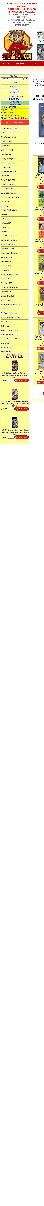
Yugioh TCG (5, 343)
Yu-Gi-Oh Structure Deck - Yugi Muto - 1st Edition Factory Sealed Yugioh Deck (15, 374)
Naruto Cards (7, 112)
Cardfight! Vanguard (8, 159)
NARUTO (35, 64)
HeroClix (4, 214)
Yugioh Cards (7, 110)
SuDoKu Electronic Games (10, 317)
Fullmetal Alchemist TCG (10, 197)
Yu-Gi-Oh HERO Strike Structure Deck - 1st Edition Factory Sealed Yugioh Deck (15, 403)
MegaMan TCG (6, 257)
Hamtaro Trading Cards (9, 210)
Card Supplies (6, 154)
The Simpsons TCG (8, 300)
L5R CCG (4, 232)
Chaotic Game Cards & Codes (15, 118)
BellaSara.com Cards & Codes (12, 133)
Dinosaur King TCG (10, 115)
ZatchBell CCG (6, 352)
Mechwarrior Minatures (9, 253)
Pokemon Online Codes (9, 287)
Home (15, 83)
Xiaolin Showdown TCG (9, 339)
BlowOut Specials (7, 150)
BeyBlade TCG (6, 141)
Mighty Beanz (6, 262)
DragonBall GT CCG (8, 180)
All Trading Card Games (9, 129)
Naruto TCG (5, 270)
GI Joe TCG (5, 201)
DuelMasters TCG (7, 189)
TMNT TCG (5, 326)
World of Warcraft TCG (9, 335)
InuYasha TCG (6, 223)
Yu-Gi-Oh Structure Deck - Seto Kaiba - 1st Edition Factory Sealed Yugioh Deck (15, 431)
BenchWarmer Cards (8, 137)
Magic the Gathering (8, 244)
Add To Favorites (15, 87)
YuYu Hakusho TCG (8, 347)
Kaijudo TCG (5, 227)
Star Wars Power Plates (9, 313)
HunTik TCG (5, 219)
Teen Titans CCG (7, 322)
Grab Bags (5, 206)
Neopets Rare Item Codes (10, 274)
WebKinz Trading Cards (9, 330)
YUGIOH (6, 64)
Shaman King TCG (7, 296)
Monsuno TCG (6, 266)
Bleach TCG (5, 146)
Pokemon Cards (8, 107)
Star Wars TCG (6, 309)
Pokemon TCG (6, 292)
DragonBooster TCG (8, 184)
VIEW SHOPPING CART (15, 97)
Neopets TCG (6, 279)
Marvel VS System (7, 249)
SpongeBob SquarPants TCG (11, 304)
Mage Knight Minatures (9, 240)
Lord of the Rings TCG (9, 236)
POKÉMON (20, 64)
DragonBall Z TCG (7, 176)
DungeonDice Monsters (9, 193)
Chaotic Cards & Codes (9, 163)
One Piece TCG (6, 283)
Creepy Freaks (6, 167)
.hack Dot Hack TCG (8, 171)
